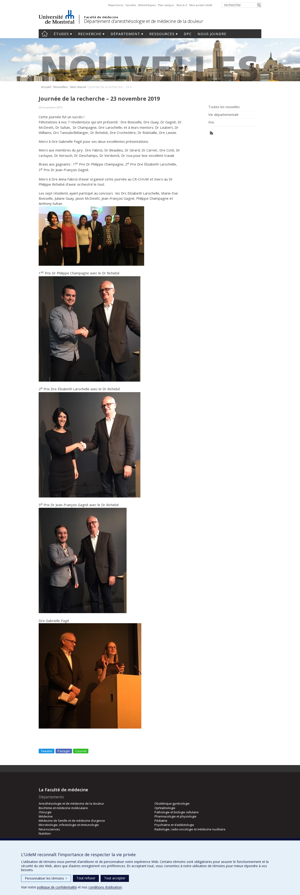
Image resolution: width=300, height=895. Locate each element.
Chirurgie (45, 812)
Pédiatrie (160, 820)
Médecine (46, 816)
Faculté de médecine (101, 17)
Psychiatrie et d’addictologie (174, 825)
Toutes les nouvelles (224, 107)
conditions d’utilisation (105, 887)
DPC (188, 33)
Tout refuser (85, 878)
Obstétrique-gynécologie (172, 803)
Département (125, 33)
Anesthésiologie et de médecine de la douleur (71, 803)
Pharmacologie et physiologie (175, 816)
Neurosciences (49, 829)
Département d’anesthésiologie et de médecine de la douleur (143, 21)
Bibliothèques (147, 5)
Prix (211, 122)
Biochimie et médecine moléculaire (63, 808)
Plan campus (166, 5)
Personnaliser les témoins (46, 878)
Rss (211, 133)
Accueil (44, 33)
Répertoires (115, 5)
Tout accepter (114, 878)
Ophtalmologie (164, 808)
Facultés (131, 5)
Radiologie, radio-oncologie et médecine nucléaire (189, 829)
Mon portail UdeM (200, 5)
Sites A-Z (181, 5)
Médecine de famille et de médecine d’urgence (72, 820)
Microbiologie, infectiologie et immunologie (69, 825)
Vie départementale (223, 115)
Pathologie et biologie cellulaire (176, 812)
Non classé (78, 87)
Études (61, 33)
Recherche (89, 33)
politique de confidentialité (57, 887)
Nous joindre (212, 33)
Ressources (162, 33)
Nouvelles (60, 87)
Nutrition (45, 833)
